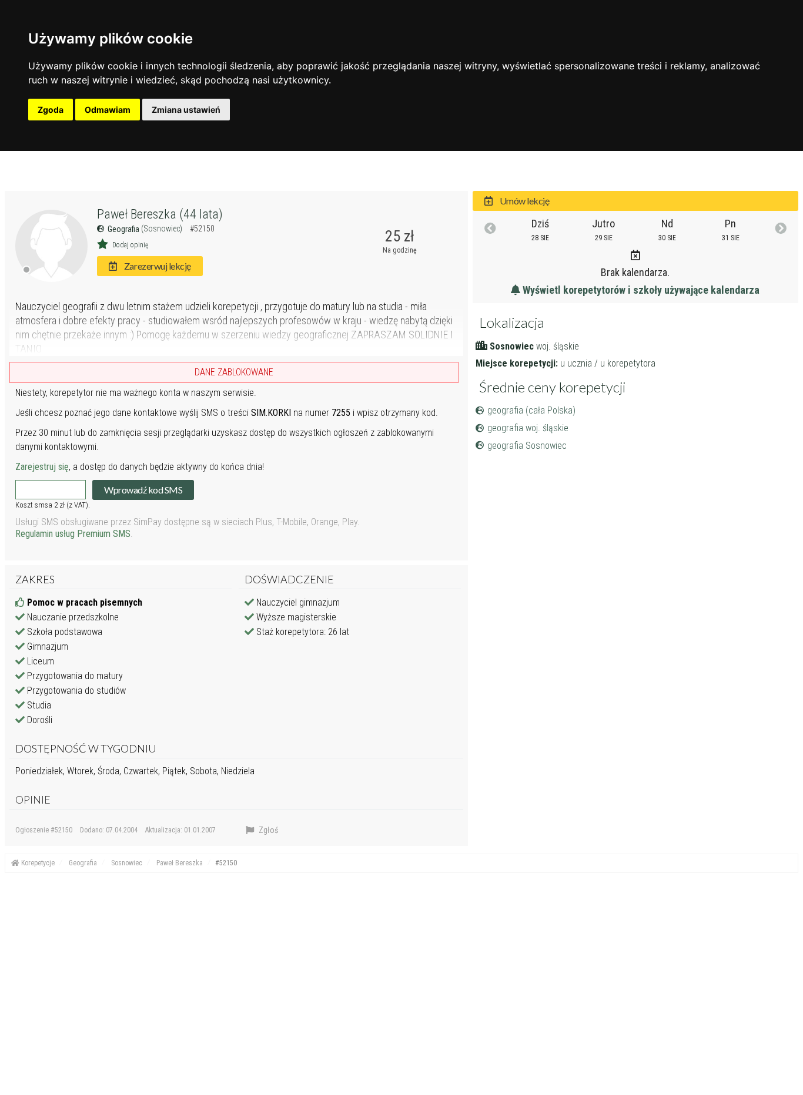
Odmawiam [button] (108, 110)
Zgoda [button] (50, 110)
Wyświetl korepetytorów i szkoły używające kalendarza (639, 290)
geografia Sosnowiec (527, 445)
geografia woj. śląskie (527, 428)
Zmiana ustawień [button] (186, 110)
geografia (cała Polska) (531, 410)
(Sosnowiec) (162, 228)
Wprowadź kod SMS (143, 489)
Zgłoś (267, 830)
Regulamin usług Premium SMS (73, 533)
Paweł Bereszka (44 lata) (160, 214)
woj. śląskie (557, 346)
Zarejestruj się (42, 466)
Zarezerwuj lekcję (156, 265)
